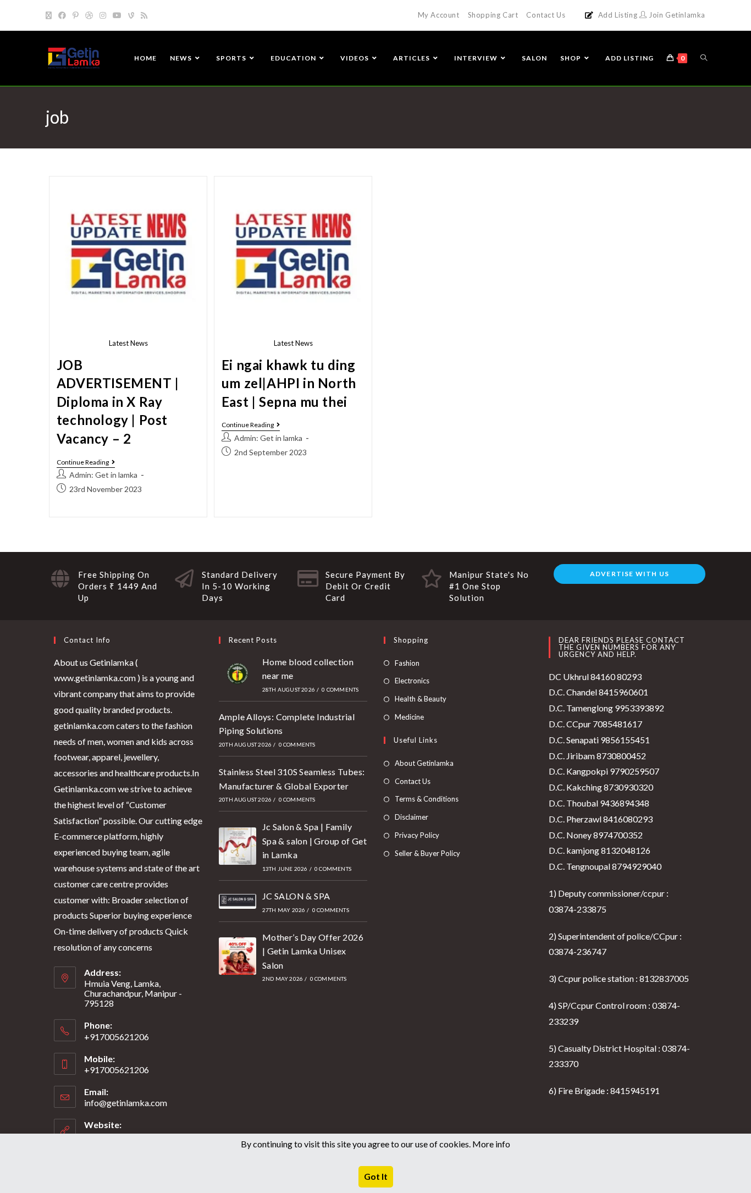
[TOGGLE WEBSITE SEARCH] (704, 58)
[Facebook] (62, 15)
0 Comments (340, 689)
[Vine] (131, 15)
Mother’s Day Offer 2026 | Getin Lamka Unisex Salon (312, 951)
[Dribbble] (89, 15)
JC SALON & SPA (296, 896)
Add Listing (618, 14)
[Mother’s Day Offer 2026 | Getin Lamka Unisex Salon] (237, 956)
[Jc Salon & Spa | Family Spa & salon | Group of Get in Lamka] (237, 846)
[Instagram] (102, 15)
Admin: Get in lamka (103, 474)
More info (491, 1144)
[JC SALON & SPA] (237, 901)
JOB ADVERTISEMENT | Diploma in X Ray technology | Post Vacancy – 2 (118, 401)
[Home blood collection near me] (237, 673)
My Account (439, 14)
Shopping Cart (493, 14)
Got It (376, 1176)
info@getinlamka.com (125, 1102)
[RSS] (144, 15)
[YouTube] (117, 15)
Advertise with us (629, 574)
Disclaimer (411, 817)
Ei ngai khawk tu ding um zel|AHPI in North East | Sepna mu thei (289, 383)
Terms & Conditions (427, 798)
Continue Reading (86, 462)
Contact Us (545, 14)
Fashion (407, 663)
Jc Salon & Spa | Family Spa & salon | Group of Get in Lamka (314, 840)
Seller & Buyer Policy (427, 853)
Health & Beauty (420, 698)
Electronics (412, 680)
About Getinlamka (424, 763)
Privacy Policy (417, 835)
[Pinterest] (75, 15)
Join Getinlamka (676, 14)
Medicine (409, 717)
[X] (50, 15)
